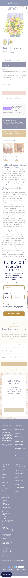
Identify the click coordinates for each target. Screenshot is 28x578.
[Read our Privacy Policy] (24, 307)
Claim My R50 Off (14, 314)
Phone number (7, 293)
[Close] (25, 260)
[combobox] (7, 297)
